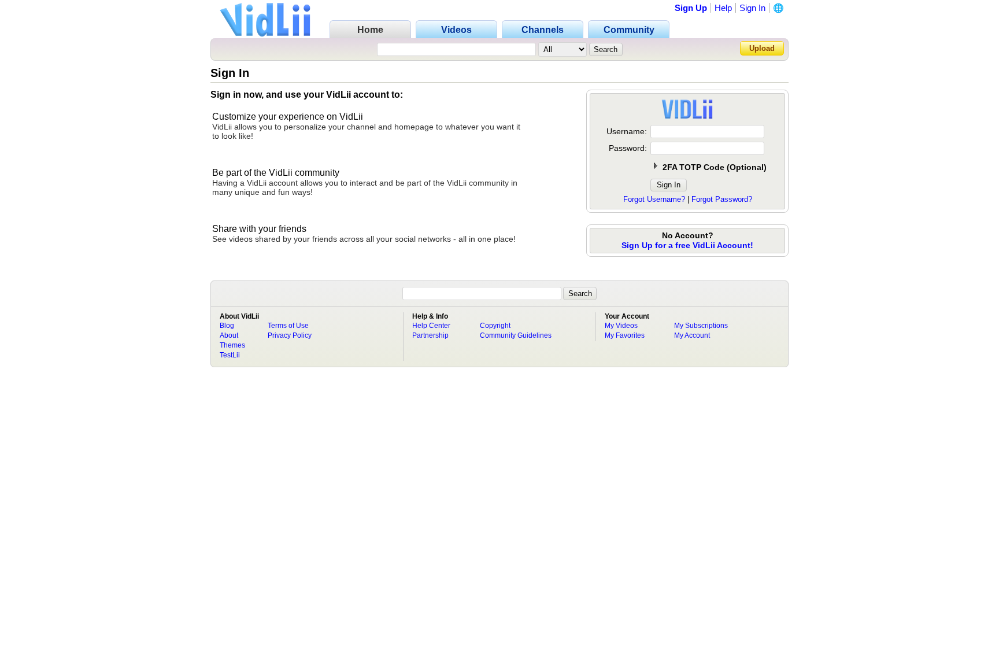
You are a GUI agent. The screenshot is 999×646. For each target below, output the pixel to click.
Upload (762, 48)
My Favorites (625, 335)
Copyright (495, 326)
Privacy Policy (290, 335)
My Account (692, 335)
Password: (628, 148)
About (229, 335)
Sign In (752, 8)
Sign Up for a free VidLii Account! (687, 245)
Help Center (431, 326)
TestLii (230, 355)
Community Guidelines (516, 335)
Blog (227, 326)
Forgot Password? (721, 199)
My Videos (621, 326)
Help (723, 8)
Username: (626, 131)
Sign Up (691, 8)
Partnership (430, 335)
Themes (232, 345)
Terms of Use (288, 326)
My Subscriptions (701, 326)
